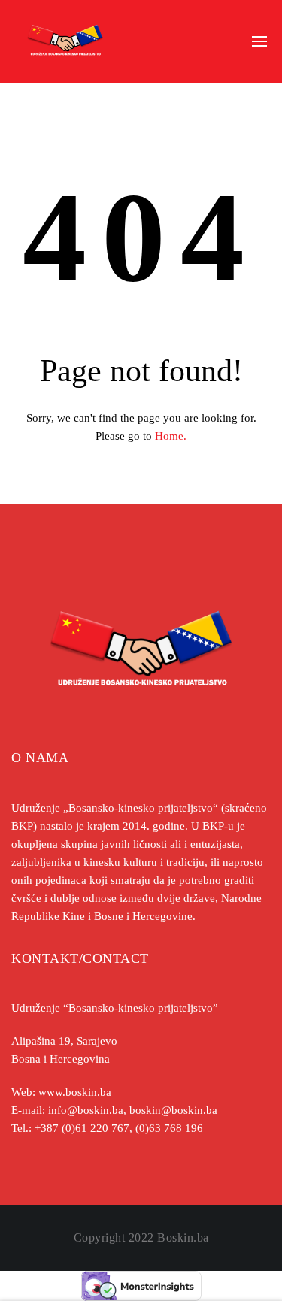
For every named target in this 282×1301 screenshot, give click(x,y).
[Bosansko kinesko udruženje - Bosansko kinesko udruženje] (65, 41)
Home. (170, 436)
